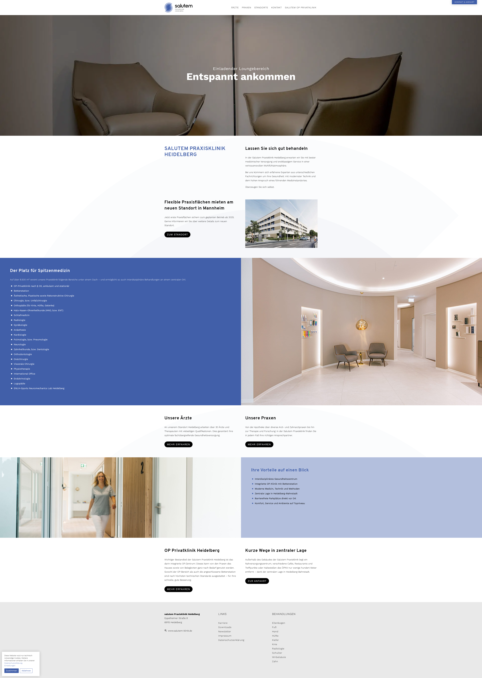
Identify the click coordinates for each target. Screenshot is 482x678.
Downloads (224, 627)
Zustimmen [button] (11, 670)
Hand (275, 631)
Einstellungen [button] (9, 666)
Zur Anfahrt (257, 580)
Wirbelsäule (279, 657)
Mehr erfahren (178, 444)
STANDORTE (261, 7)
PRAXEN (246, 7)
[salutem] (187, 8)
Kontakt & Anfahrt (464, 2)
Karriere (223, 623)
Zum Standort (177, 234)
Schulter (277, 652)
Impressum (224, 635)
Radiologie (278, 648)
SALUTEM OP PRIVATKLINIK (300, 7)
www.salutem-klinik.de (180, 630)
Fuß (274, 627)
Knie (274, 644)
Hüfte (275, 635)
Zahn (275, 661)
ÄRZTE (235, 7)
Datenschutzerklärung (231, 640)
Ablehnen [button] (26, 670)
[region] (241, 75)
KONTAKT (276, 7)
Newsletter (224, 631)
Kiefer (275, 640)
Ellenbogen (278, 623)
